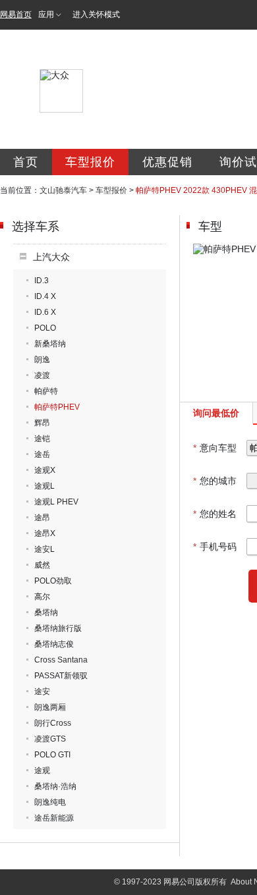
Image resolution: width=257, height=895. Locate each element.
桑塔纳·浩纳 (55, 786)
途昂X (44, 533)
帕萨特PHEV (57, 407)
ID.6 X (45, 312)
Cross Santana (61, 659)
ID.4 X (45, 296)
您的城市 (215, 480)
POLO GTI (52, 754)
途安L (44, 549)
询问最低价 (216, 413)
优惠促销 (167, 162)
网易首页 (16, 14)
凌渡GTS (50, 739)
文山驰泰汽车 (63, 190)
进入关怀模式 (96, 14)
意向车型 (215, 448)
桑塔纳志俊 (54, 644)
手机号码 (215, 546)
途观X (44, 470)
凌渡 (42, 375)
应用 (46, 14)
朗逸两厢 (50, 707)
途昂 (42, 517)
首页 (25, 162)
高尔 (42, 596)
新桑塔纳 (50, 343)
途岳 (42, 454)
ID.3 (41, 280)
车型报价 (90, 162)
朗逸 (42, 359)
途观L (44, 486)
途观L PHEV (56, 501)
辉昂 (42, 422)
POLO (45, 328)
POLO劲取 (53, 580)
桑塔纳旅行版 (58, 628)
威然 (42, 565)
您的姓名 (215, 513)
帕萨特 (46, 391)
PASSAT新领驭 (61, 675)
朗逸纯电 (50, 802)
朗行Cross (52, 723)
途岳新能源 (54, 818)
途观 (42, 770)
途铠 (42, 438)
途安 (42, 691)
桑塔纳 (46, 612)
